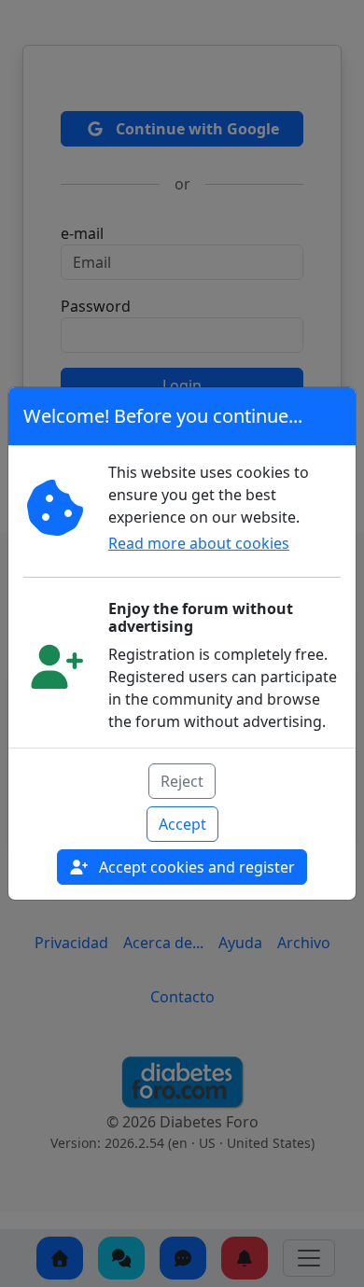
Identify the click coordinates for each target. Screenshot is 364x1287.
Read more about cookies (198, 543)
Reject (182, 781)
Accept (182, 824)
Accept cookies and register (195, 867)
